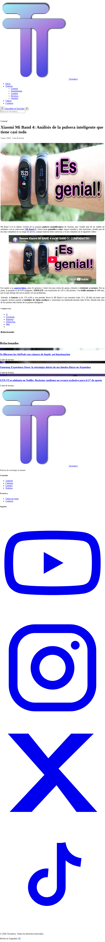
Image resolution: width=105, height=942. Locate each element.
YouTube (14, 108)
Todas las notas (12, 499)
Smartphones (16, 91)
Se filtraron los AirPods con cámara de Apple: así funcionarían (35, 354)
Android (9, 481)
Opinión (14, 98)
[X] (52, 824)
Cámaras (9, 483)
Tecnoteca (73, 79)
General (14, 88)
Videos (8, 101)
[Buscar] (2, 108)
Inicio (7, 84)
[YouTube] (52, 614)
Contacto (9, 103)
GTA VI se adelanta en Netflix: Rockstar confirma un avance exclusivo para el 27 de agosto (51, 380)
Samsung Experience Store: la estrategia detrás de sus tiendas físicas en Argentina (45, 367)
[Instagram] (52, 719)
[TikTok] (52, 929)
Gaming (14, 93)
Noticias (9, 86)
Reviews (14, 96)
